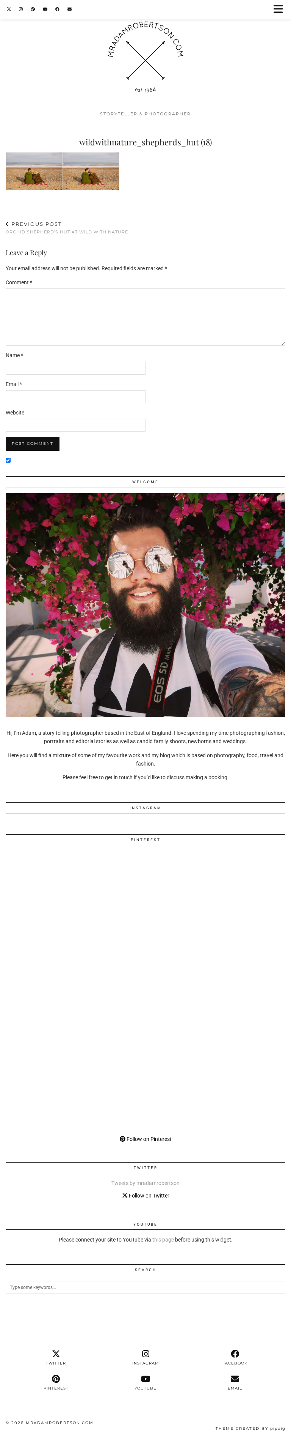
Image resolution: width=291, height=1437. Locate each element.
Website (15, 413)
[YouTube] (45, 9)
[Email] (69, 9)
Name (14, 355)
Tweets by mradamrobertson (145, 1183)
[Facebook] (57, 9)
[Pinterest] (33, 9)
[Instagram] (21, 9)
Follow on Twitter (148, 1196)
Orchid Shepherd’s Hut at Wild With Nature (67, 228)
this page (163, 1240)
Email (14, 384)
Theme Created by (250, 1428)
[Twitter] (9, 9)
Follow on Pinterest (148, 1139)
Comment (19, 282)
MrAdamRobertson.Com (60, 1422)
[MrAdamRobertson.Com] (145, 53)
